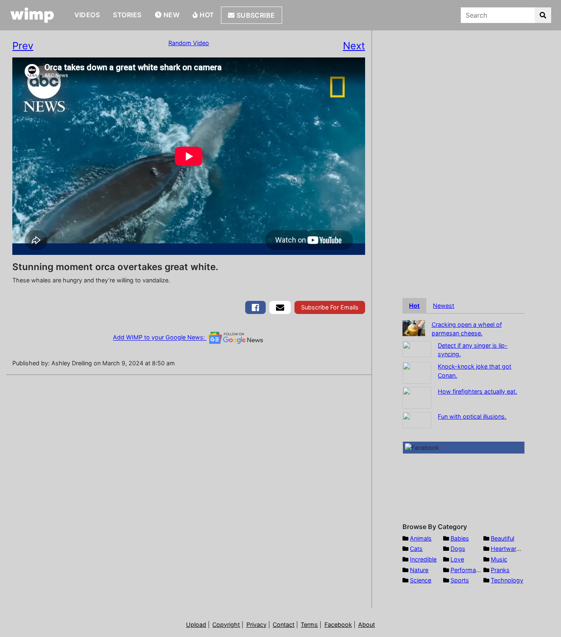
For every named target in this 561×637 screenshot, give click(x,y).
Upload (196, 624)
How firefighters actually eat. (477, 391)
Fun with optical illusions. (472, 416)
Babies (460, 538)
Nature (419, 569)
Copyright (226, 624)
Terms (309, 624)
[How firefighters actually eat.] (416, 397)
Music (499, 559)
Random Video (188, 42)
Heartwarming (510, 548)
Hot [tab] (414, 305)
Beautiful (502, 538)
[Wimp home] (32, 15)
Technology (507, 580)
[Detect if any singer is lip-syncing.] (416, 348)
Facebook (338, 624)
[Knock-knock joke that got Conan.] (416, 372)
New (170, 15)
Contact (283, 624)
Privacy (256, 624)
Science (420, 580)
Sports (460, 580)
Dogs (458, 548)
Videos (87, 15)
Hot (206, 15)
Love (457, 559)
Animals (421, 538)
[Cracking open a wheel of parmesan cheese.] (413, 327)
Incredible (423, 559)
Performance (468, 569)
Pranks (500, 569)
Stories (127, 15)
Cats (416, 548)
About (366, 624)
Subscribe (255, 15)
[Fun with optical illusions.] (416, 419)
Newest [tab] (443, 305)
